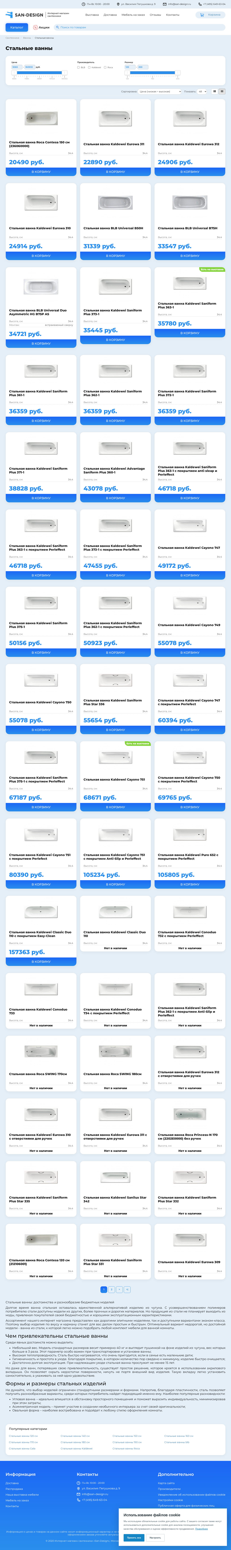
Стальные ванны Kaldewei (77, 1448)
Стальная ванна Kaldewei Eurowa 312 (188, 144)
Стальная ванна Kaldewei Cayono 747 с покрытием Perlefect (189, 702)
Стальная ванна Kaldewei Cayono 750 (40, 702)
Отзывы (155, 14)
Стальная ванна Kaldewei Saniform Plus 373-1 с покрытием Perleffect (113, 547)
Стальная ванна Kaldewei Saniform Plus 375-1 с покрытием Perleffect (38, 779)
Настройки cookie (170, 1500)
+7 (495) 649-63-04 (214, 4)
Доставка (110, 14)
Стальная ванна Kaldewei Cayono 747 (189, 547)
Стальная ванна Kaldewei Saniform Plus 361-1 (38, 393)
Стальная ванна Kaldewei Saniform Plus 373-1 (113, 312)
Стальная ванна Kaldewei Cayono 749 (189, 625)
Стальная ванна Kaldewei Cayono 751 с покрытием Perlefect (40, 856)
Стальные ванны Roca (126, 1448)
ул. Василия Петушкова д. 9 (138, 4)
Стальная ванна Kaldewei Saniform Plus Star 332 (187, 1199)
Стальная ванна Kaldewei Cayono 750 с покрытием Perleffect (189, 779)
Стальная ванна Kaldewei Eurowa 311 (114, 144)
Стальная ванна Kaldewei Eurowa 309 (189, 1262)
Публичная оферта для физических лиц (186, 1505)
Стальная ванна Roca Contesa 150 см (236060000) (39, 144)
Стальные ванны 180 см (75, 1442)
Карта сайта (166, 1483)
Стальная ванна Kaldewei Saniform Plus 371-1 (38, 470)
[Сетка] (222, 91)
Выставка (92, 14)
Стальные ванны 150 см (127, 1436)
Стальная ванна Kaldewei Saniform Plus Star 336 (113, 702)
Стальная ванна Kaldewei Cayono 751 (114, 779)
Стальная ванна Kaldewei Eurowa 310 (40, 228)
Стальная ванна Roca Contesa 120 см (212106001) (39, 1262)
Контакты (172, 14)
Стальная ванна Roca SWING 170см (38, 1074)
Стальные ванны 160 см (178, 1436)
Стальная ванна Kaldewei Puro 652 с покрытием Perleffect (188, 856)
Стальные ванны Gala (22, 1448)
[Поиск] (58, 27)
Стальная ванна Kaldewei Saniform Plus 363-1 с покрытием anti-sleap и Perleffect (187, 470)
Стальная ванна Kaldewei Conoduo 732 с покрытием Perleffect (187, 934)
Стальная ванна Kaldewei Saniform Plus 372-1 (187, 393)
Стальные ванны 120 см (23, 1436)
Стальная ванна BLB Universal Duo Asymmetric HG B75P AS (38, 312)
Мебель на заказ (133, 14)
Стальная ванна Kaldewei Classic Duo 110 (115, 934)
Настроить (155, 1537)
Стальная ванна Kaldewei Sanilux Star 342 (115, 1199)
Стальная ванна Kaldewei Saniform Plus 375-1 (38, 625)
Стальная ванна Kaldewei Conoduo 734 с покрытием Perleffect (113, 1011)
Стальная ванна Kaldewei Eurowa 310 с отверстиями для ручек (40, 1136)
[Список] (214, 91)
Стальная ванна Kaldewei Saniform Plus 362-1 (113, 393)
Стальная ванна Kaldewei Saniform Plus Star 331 (113, 1262)
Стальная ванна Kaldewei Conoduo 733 (38, 1011)
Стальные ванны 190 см (127, 1442)
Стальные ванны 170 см (23, 1442)
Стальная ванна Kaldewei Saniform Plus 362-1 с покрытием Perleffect (113, 625)
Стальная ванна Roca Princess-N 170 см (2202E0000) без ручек (188, 1136)
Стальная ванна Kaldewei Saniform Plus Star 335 (38, 1199)
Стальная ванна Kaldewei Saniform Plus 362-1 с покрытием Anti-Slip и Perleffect (187, 1011)
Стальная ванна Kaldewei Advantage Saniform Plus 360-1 (114, 470)
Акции (44, 27)
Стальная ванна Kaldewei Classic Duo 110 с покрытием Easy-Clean (40, 934)
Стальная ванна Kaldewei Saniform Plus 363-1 (187, 305)
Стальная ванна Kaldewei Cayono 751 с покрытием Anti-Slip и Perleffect (114, 856)
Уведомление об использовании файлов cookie (191, 1494)
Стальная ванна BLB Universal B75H (187, 228)
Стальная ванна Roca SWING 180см (113, 1074)
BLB (82, 67)
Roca (110, 67)
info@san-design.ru (179, 4)
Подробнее (201, 1528)
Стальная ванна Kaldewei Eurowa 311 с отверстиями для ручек (115, 1136)
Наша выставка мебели (22, 1494)
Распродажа (14, 1489)
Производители (169, 1489)
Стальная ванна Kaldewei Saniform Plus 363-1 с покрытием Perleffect (38, 547)
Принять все (134, 1537)
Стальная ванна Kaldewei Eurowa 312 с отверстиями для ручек (188, 1074)
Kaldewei (96, 67)
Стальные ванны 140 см (75, 1436)
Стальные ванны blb (176, 1442)
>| (127, 1289)
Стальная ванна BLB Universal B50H (113, 228)
